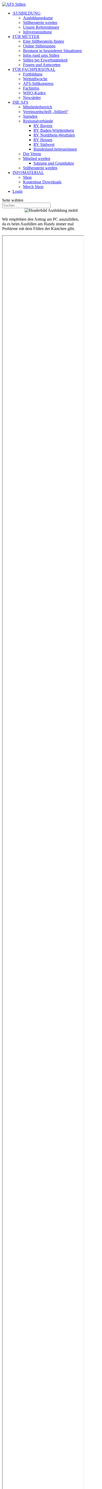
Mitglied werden (36, 158)
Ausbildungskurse (38, 18)
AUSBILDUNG (27, 13)
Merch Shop (33, 186)
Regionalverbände (38, 121)
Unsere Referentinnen (41, 27)
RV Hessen (42, 140)
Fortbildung (32, 74)
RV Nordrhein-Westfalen (54, 135)
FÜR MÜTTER (26, 36)
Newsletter (32, 97)
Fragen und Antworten (41, 65)
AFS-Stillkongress (38, 83)
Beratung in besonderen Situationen (52, 50)
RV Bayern (42, 125)
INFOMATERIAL (28, 172)
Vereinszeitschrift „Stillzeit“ (45, 111)
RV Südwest (43, 144)
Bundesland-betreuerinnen (55, 149)
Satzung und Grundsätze (53, 163)
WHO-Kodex (34, 93)
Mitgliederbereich (37, 107)
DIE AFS (20, 102)
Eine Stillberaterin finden (43, 41)
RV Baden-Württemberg (53, 130)
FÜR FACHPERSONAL (34, 69)
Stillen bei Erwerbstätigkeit (45, 60)
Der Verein (32, 154)
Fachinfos (31, 88)
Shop (27, 177)
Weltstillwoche (35, 79)
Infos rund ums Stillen (41, 55)
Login (17, 191)
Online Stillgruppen (39, 46)
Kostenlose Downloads (42, 182)
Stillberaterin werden (40, 22)
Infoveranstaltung (37, 32)
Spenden (30, 116)
